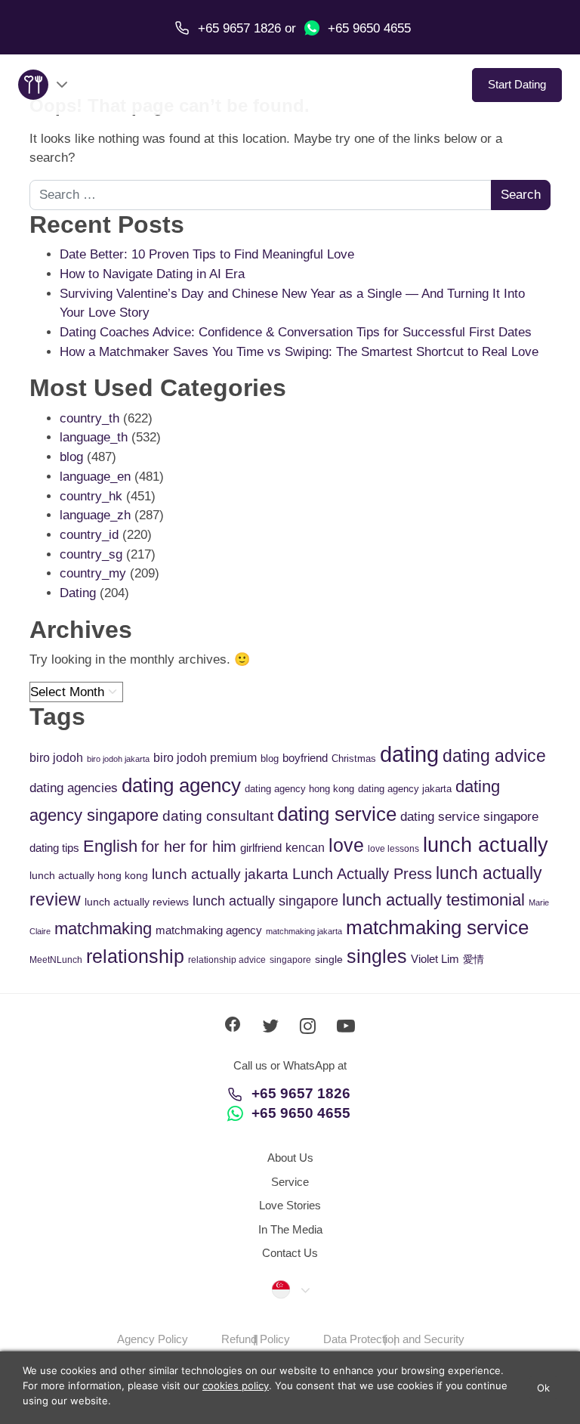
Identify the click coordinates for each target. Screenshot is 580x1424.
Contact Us (290, 1252)
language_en (95, 476)
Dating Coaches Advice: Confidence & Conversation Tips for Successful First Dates (296, 332)
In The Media (290, 1229)
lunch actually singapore (265, 901)
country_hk (91, 496)
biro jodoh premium (205, 757)
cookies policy (235, 1385)
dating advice (494, 756)
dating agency (181, 785)
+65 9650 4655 (367, 28)
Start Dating (517, 84)
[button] (290, 1289)
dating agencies (73, 788)
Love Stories (290, 1205)
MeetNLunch (55, 960)
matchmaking (103, 928)
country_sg (91, 554)
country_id (89, 535)
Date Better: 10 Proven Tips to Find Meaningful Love (207, 254)
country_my (93, 573)
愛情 (473, 959)
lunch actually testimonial (433, 899)
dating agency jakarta (405, 788)
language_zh (95, 515)
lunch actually (485, 844)
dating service (336, 814)
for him (213, 846)
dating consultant (217, 816)
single (329, 959)
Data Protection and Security (393, 1339)
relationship (135, 956)
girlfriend (261, 847)
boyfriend (305, 757)
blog (71, 457)
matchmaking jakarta (304, 931)
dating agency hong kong (299, 788)
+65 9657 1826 (300, 1093)
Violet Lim (435, 958)
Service (290, 1181)
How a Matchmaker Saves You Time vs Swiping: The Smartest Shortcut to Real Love (299, 352)
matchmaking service (437, 927)
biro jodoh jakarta (118, 758)
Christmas (354, 758)
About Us (290, 1157)
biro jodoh (56, 757)
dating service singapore (469, 817)
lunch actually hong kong (88, 875)
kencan (305, 847)
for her (163, 846)
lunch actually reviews (137, 902)
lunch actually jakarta (220, 874)
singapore (290, 960)
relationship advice (227, 960)
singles (377, 956)
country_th (89, 418)
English (110, 846)
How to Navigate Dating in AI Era (152, 274)
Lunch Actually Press (362, 873)
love (346, 845)
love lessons (393, 849)
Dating (78, 593)
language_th (94, 437)
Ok (544, 1388)
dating (409, 753)
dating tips (54, 847)
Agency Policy (152, 1339)
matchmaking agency (209, 930)
